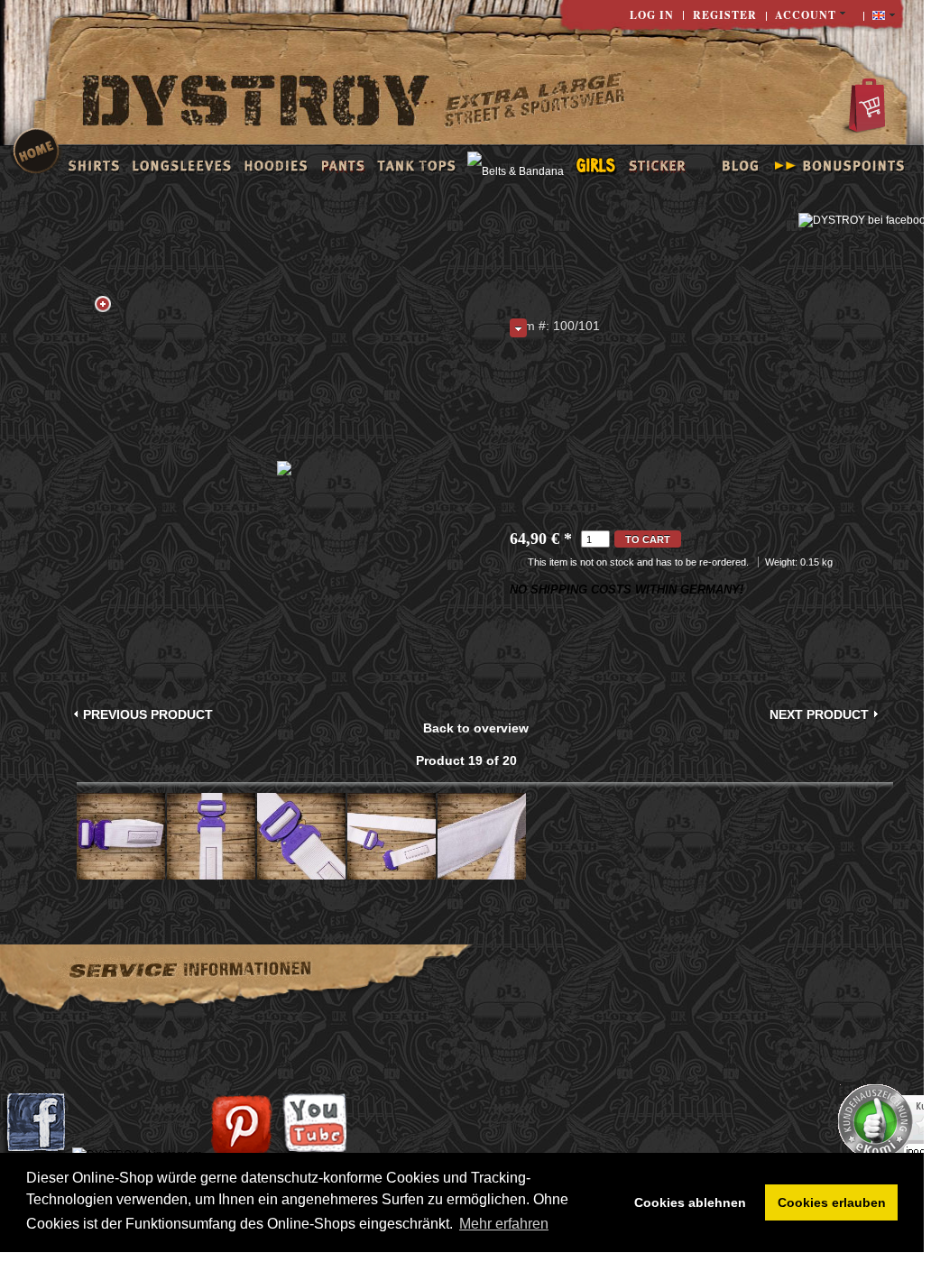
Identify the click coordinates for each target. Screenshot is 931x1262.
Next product (819, 714)
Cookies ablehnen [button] (690, 1202)
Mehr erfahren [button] (503, 1223)
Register (725, 15)
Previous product (148, 714)
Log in (652, 15)
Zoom (103, 304)
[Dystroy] (256, 103)
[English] (883, 16)
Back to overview (476, 728)
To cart (647, 539)
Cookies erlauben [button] (832, 1202)
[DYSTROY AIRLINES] (534, 102)
